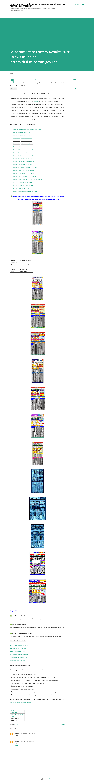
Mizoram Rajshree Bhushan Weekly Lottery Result (27, 129)
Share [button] (74, 79)
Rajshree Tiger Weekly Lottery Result (23, 173)
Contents (13, 89)
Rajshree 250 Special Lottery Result (23, 164)
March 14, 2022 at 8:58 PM (27, 741)
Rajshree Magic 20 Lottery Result (22, 132)
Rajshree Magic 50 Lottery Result (22, 141)
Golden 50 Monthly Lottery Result (22, 182)
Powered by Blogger (48, 779)
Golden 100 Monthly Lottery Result (23, 185)
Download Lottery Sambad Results (21, 702)
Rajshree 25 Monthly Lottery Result (23, 152)
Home (12, 14)
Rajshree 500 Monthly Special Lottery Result (25, 167)
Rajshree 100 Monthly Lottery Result (23, 161)
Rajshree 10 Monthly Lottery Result (23, 147)
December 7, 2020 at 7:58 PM (28, 733)
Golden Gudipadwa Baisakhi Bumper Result (25, 191)
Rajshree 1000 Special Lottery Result (23, 170)
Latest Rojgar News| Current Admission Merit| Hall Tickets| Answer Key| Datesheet (39, 5)
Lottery (74, 88)
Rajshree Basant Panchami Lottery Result (24, 176)
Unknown (17, 733)
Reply (16, 738)
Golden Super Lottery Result (21, 188)
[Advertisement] (41, 38)
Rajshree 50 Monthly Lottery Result (23, 158)
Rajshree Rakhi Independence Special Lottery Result (27, 179)
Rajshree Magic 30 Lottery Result (22, 135)
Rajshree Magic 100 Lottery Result (23, 144)
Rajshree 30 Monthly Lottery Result (23, 155)
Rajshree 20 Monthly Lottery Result (23, 150)
